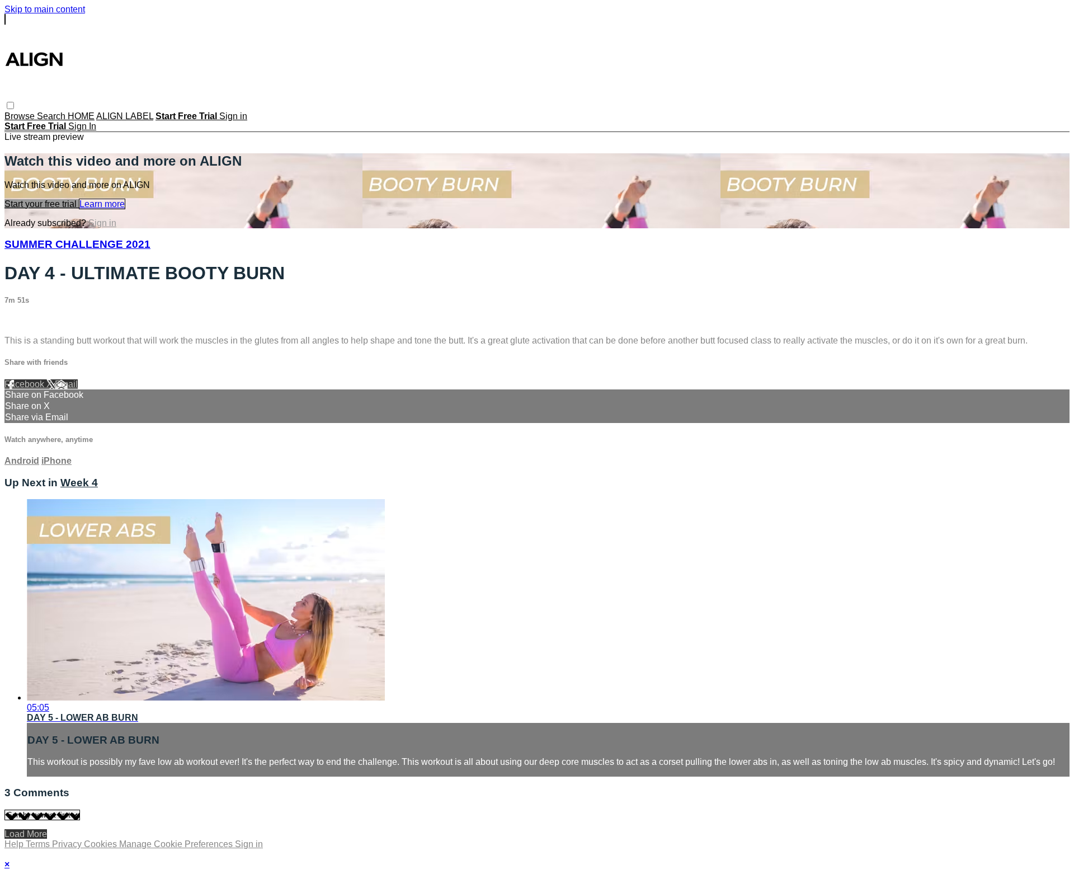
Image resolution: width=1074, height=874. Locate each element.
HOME (81, 116)
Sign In (82, 126)
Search (52, 116)
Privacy (68, 844)
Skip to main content (44, 9)
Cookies (101, 844)
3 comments (28, 321)
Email (66, 384)
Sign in (233, 116)
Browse (20, 116)
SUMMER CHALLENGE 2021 (77, 244)
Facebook (25, 384)
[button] (10, 105)
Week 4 (79, 482)
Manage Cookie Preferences (177, 844)
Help (15, 844)
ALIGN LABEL (124, 116)
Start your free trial (41, 204)
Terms (39, 844)
